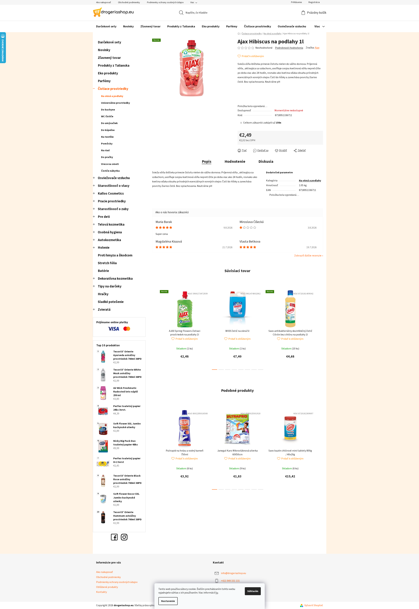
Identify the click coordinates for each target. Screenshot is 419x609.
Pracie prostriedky (112, 201)
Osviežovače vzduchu (114, 178)
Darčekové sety (109, 42)
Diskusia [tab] (265, 161)
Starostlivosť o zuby (113, 209)
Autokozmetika (109, 240)
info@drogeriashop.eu (233, 573)
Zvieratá (104, 309)
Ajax (317, 47)
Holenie (103, 247)
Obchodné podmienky (129, 2)
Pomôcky (106, 143)
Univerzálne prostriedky (115, 103)
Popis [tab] (206, 161)
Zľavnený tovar (109, 57)
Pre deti (104, 216)
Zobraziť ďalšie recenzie (307, 255)
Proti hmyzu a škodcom (115, 255)
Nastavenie (168, 601)
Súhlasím (252, 591)
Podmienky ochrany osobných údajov (165, 2)
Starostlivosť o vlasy (113, 185)
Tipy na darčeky (110, 286)
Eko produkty (108, 73)
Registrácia (314, 2)
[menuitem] (106, 26)
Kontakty (101, 592)
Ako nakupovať (103, 2)
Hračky (103, 294)
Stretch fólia (107, 263)
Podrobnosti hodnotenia (289, 48)
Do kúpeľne (108, 130)
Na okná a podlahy (112, 96)
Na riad (105, 150)
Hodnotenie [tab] (235, 161)
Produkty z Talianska (113, 65)
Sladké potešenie (111, 301)
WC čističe (107, 116)
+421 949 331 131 (230, 581)
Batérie (103, 270)
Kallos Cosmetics (111, 193)
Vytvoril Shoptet (313, 605)
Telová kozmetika (111, 224)
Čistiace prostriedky (113, 88)
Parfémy (104, 81)
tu (217, 592)
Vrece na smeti (110, 164)
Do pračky (107, 157)
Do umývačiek (109, 123)
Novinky (104, 50)
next (320, 329)
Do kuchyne (108, 109)
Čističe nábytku (110, 171)
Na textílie (107, 137)
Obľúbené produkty (107, 587)
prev (154, 329)
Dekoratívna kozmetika (115, 278)
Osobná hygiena (110, 232)
